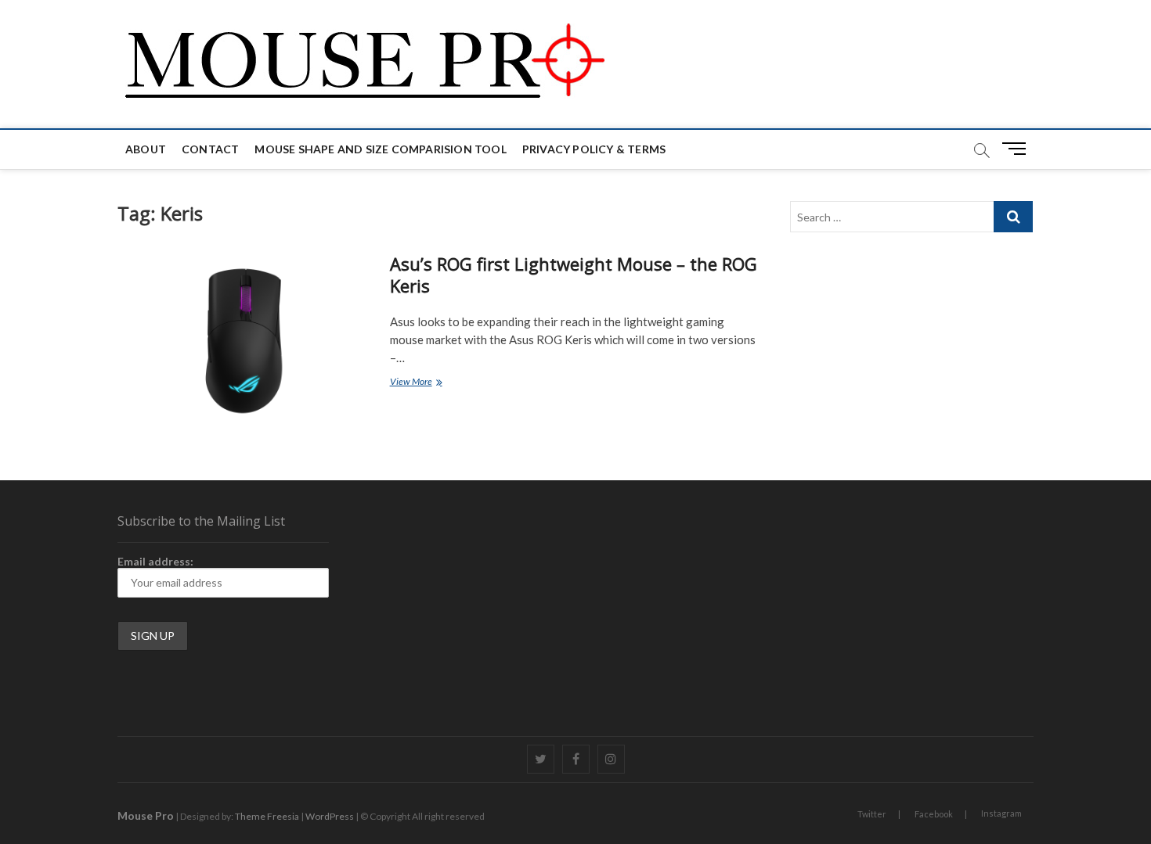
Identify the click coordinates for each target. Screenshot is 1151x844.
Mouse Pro (145, 815)
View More (434, 383)
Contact (210, 149)
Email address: (155, 561)
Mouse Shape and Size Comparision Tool (380, 149)
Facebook (934, 814)
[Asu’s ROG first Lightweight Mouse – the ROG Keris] (245, 339)
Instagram (1001, 813)
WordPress (329, 816)
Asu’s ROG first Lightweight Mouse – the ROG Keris (573, 274)
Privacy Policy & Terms (594, 149)
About (145, 149)
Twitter (871, 814)
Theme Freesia (267, 816)
